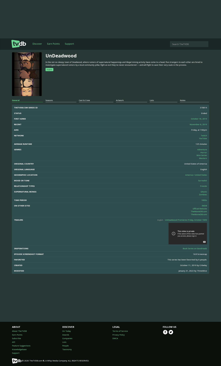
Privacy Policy (118, 334)
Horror (203, 152)
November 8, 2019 (198, 124)
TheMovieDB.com (199, 211)
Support (69, 43)
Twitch (204, 135)
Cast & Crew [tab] (84, 100)
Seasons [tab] (49, 100)
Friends (203, 186)
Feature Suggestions (21, 345)
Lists (64, 342)
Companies (67, 338)
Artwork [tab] (120, 100)
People (65, 345)
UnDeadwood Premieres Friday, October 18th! (186, 220)
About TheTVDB (19, 331)
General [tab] (15, 100)
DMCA (115, 338)
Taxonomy (67, 349)
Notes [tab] (182, 100)
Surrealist (202, 180)
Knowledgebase (19, 349)
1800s (204, 200)
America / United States (196, 175)
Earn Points (53, 43)
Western (203, 158)
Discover (37, 43)
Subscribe (16, 338)
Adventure (202, 149)
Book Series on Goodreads (195, 248)
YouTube (203, 138)
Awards (65, 334)
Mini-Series (202, 155)
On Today (66, 331)
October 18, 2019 (199, 118)
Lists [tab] (152, 100)
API (13, 342)
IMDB (204, 205)
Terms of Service (120, 331)
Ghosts (204, 191)
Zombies (203, 194)
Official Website (200, 208)
